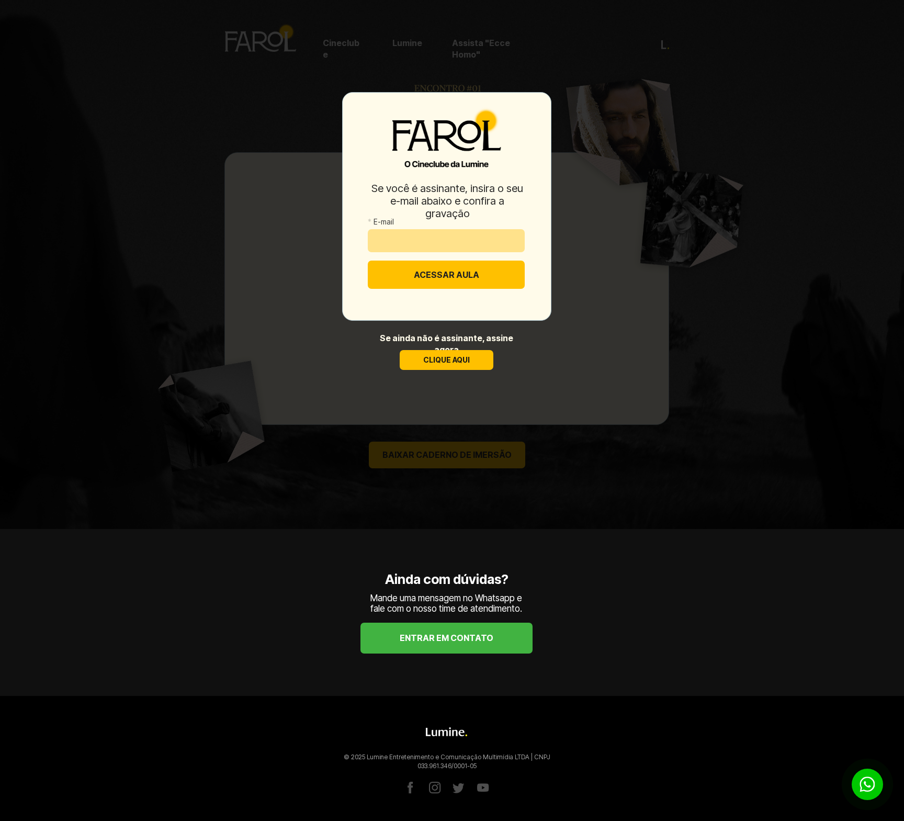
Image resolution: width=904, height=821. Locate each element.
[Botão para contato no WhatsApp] (867, 784)
